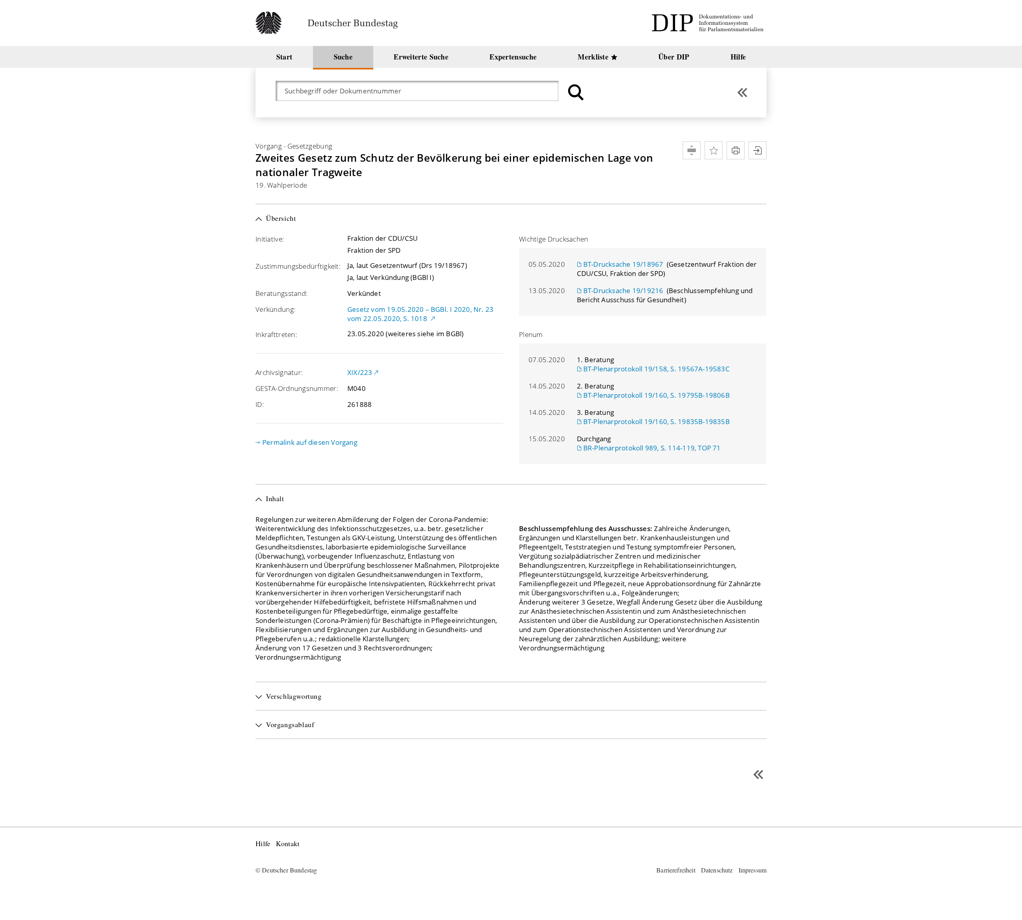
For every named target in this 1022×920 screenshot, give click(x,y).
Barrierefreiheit (675, 870)
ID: (260, 404)
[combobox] (421, 91)
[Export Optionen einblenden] (757, 150)
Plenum (531, 334)
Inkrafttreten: (276, 334)
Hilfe (263, 843)
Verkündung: (275, 309)
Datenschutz (717, 870)
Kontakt (287, 843)
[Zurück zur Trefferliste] (742, 92)
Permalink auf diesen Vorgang (309, 442)
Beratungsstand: (281, 293)
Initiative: (270, 239)
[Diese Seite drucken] (736, 150)
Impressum (752, 870)
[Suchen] (575, 92)
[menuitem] (284, 57)
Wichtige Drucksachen (553, 239)
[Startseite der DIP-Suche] (709, 23)
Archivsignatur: (279, 372)
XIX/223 (359, 372)
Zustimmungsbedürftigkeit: (298, 266)
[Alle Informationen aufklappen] (692, 150)
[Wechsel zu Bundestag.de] (330, 23)
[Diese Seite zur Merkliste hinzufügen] (714, 150)
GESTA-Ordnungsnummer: (297, 388)
